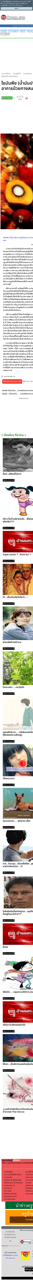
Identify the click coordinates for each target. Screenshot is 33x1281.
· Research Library (10, 1193)
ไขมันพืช (4, 394)
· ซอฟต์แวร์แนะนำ (9, 1185)
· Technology (8, 1172)
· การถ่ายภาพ (7, 1188)
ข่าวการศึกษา (6, 73)
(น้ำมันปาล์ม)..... (14, 394)
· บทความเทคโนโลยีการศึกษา (12, 1174)
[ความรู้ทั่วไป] (5, 34)
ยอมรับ (16, 8)
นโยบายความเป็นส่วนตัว (15, 5)
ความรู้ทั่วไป (17, 73)
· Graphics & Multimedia (12, 1180)
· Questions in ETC (10, 1196)
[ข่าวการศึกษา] (13, 31)
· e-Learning (7, 1177)
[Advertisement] (16, 1136)
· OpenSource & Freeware (13, 1183)
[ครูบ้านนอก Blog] (23, 31)
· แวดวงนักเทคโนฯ (9, 1199)
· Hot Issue (7, 1191)
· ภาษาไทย (28, 1183)
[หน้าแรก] (4, 31)
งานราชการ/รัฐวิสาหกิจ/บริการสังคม (16, 75)
